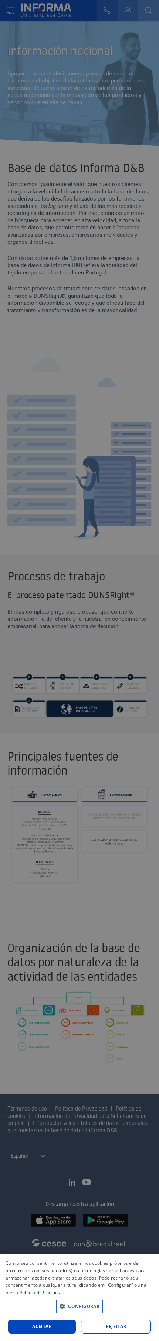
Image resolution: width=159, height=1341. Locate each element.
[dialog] (79, 1297)
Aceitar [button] (42, 1326)
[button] (79, 1306)
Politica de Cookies (40, 1292)
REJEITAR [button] (116, 1326)
